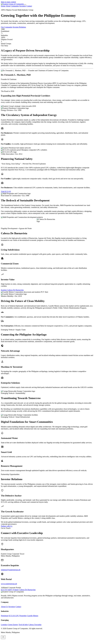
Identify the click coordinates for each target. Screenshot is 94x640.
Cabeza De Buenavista (27, 590)
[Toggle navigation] (25, 4)
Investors (22, 6)
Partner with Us (6, 526)
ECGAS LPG (14, 616)
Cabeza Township (34, 625)
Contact (29, 6)
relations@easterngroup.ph (10, 570)
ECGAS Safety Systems (10, 590)
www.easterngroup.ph (9, 584)
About (8, 6)
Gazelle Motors (32, 616)
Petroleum (4, 616)
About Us (4, 607)
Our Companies (6, 27)
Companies (15, 6)
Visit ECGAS (6, 191)
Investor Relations (19, 27)
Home (3, 6)
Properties (23, 616)
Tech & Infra (23, 625)
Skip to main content (8, 2)
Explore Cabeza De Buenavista (12, 290)
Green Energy (13, 625)
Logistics (4, 625)
